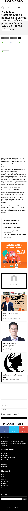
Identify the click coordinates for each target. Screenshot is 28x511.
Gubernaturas (6, 30)
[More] (19, 38)
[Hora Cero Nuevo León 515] (14, 301)
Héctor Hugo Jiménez (8, 348)
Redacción (7, 7)
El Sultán (5, 379)
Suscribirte (23, 426)
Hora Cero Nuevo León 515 (10, 223)
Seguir (14, 426)
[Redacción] (2, 7)
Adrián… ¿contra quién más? (10, 231)
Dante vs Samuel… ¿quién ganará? (12, 227)
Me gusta (5, 426)
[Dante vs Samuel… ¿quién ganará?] (14, 331)
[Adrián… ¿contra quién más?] (14, 362)
